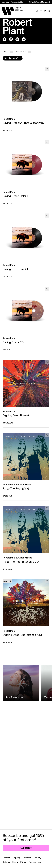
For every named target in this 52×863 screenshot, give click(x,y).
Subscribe (26, 847)
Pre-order (20, 52)
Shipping (16, 858)
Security (37, 858)
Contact (6, 858)
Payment (27, 858)
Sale (5, 52)
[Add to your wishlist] (47, 69)
